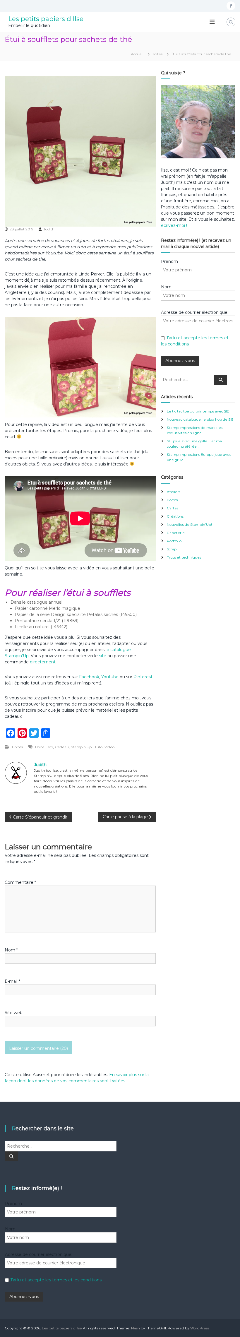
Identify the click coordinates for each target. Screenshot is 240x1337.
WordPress (199, 1328)
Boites (157, 54)
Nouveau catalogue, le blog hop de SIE (200, 419)
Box (50, 747)
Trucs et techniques (184, 557)
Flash (135, 1328)
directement (43, 662)
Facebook (89, 676)
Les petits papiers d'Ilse (45, 19)
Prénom (169, 261)
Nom (11, 950)
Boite (39, 747)
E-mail (12, 981)
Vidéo (109, 747)
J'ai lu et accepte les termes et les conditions (56, 1280)
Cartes (172, 508)
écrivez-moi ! (174, 225)
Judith (48, 229)
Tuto (98, 747)
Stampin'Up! (81, 747)
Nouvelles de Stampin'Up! (189, 524)
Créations (175, 516)
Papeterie (176, 532)
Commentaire (20, 882)
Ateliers (173, 491)
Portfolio (174, 541)
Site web (14, 1012)
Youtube (110, 676)
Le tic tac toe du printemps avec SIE (198, 411)
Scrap (171, 549)
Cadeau (62, 747)
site (102, 655)
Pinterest (142, 676)
